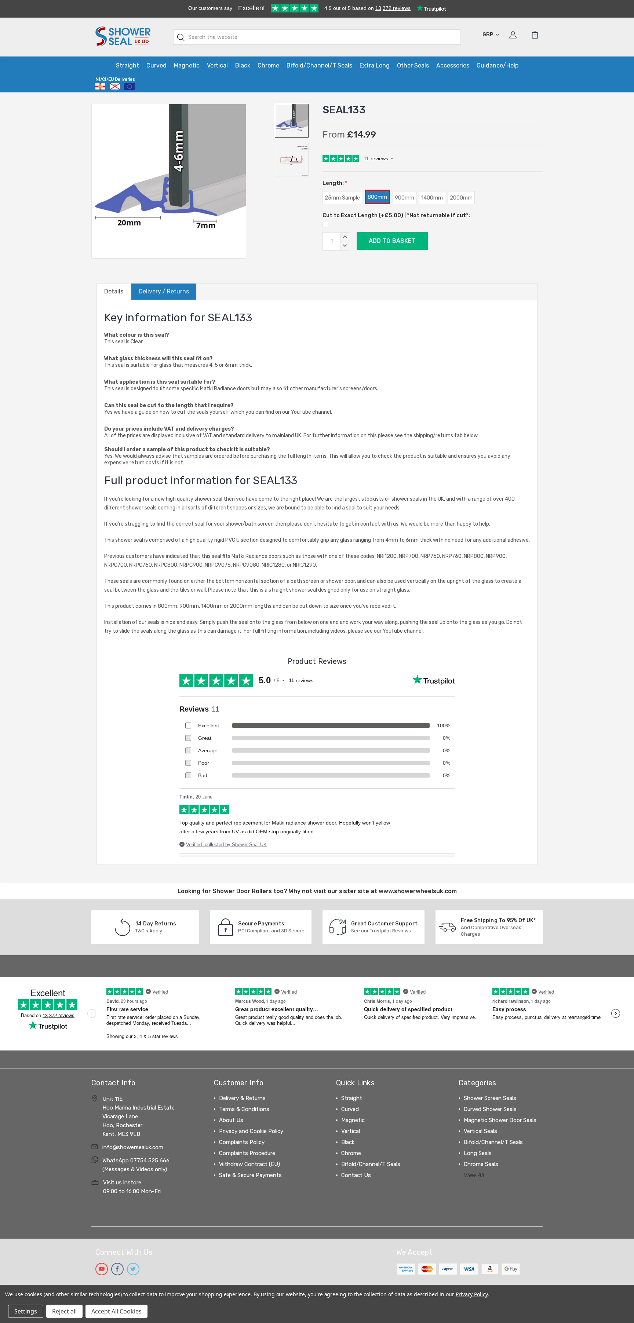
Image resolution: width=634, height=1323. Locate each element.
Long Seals (478, 1153)
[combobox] (317, 37)
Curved (156, 65)
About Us (231, 1120)
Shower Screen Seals (490, 1098)
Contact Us (356, 1175)
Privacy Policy (472, 1294)
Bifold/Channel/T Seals (319, 65)
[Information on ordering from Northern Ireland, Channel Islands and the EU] (115, 83)
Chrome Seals (481, 1164)
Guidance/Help (497, 65)
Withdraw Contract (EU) (249, 1164)
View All (474, 1175)
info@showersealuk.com (132, 1147)
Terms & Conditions (244, 1109)
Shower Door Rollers (242, 891)
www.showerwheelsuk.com (418, 891)
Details (113, 291)
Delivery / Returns (164, 291)
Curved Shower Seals (490, 1109)
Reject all (64, 1311)
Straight (127, 65)
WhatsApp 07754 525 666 (136, 1160)
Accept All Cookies (116, 1311)
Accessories (452, 65)
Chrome (268, 65)
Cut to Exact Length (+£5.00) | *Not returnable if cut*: (396, 215)
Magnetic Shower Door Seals (500, 1120)
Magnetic (187, 65)
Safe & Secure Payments (250, 1175)
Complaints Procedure (247, 1153)
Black (242, 65)
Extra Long (375, 65)
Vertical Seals (480, 1131)
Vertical (217, 65)
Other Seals (413, 65)
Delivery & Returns (242, 1098)
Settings (25, 1311)
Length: (335, 183)
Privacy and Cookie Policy (251, 1131)
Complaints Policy (242, 1142)
